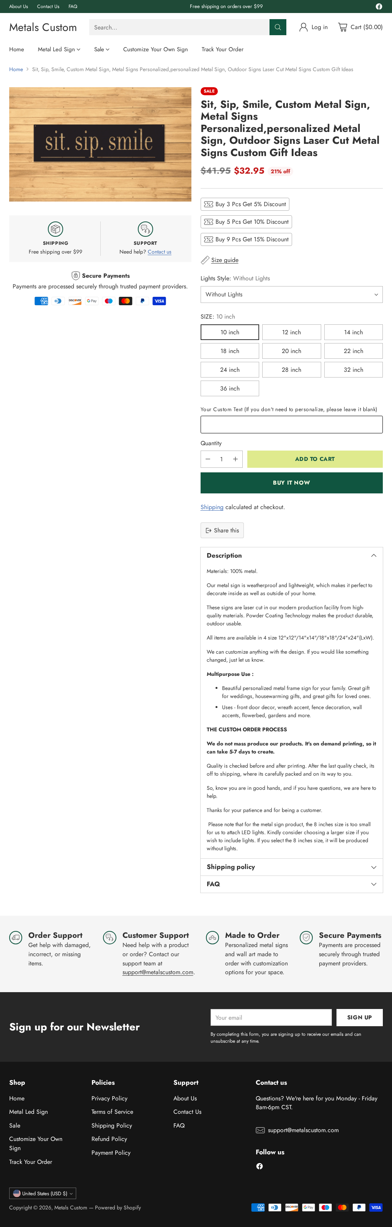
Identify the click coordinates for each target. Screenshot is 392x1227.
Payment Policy (111, 1152)
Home (16, 69)
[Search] (278, 27)
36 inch (230, 388)
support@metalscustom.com (157, 972)
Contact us (160, 251)
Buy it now (291, 482)
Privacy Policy (109, 1098)
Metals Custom (70, 1207)
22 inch (353, 351)
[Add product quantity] (235, 459)
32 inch (353, 369)
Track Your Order (30, 1161)
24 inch (230, 369)
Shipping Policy (111, 1125)
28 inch (291, 369)
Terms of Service (112, 1111)
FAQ (179, 1125)
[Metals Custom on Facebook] (379, 8)
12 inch (291, 332)
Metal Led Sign (28, 1111)
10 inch (229, 332)
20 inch (291, 351)
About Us (185, 1098)
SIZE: (218, 316)
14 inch (353, 332)
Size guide (224, 259)
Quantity (211, 443)
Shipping (212, 507)
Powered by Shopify (118, 1207)
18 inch (229, 351)
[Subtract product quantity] (208, 459)
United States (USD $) (44, 1193)
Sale (14, 1125)
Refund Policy (109, 1138)
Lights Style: (235, 278)
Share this (226, 530)
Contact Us (187, 1111)
